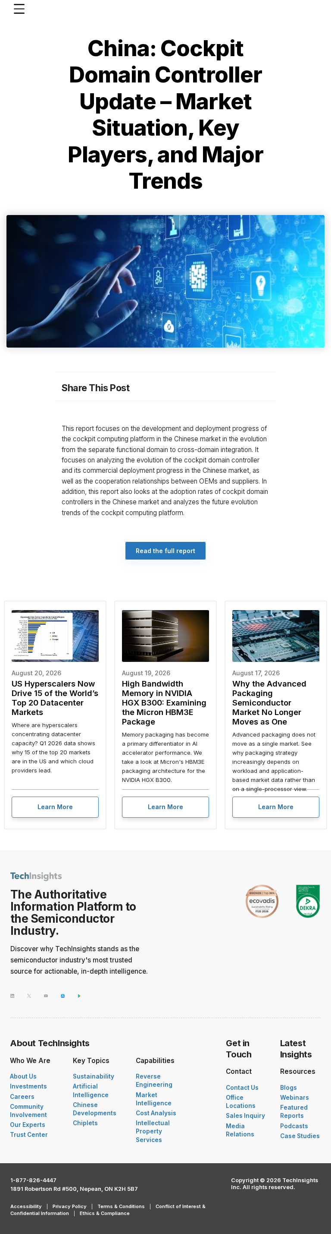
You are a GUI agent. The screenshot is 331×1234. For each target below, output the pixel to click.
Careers (22, 1096)
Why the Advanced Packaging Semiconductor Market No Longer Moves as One (269, 702)
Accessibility (26, 1206)
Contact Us (242, 1087)
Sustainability (93, 1076)
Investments (28, 1086)
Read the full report (165, 550)
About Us (23, 1076)
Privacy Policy (70, 1206)
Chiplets (85, 1123)
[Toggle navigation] (21, 8)
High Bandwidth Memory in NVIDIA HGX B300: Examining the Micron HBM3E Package (164, 702)
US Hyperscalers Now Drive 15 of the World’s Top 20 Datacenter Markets (55, 698)
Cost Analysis (156, 1113)
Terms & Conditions (121, 1206)
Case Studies (300, 1136)
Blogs (288, 1087)
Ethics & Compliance (105, 1213)
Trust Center (29, 1134)
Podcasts (294, 1126)
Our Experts (27, 1124)
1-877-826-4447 (33, 1180)
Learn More (55, 806)
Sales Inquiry (245, 1115)
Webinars (294, 1097)
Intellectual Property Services (153, 1131)
